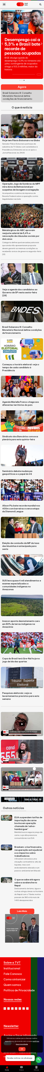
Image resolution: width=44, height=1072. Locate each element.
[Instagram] (12, 1008)
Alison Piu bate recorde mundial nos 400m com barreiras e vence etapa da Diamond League (21, 509)
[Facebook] (20, 1008)
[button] (4, 4)
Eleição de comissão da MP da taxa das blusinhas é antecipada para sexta (20, 546)
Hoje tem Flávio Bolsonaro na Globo (21, 140)
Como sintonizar (15, 979)
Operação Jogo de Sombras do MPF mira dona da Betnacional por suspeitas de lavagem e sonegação (21, 187)
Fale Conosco (13, 974)
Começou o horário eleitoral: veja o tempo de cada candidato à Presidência (20, 367)
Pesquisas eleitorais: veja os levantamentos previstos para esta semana (20, 696)
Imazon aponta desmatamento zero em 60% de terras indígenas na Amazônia (21, 624)
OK (22, 1049)
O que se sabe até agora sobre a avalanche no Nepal (27, 883)
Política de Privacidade (19, 990)
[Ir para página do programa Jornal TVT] (22, 942)
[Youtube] (5, 1008)
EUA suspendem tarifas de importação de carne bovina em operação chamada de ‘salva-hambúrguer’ (28, 823)
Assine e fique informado (20, 1035)
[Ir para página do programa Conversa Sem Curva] (22, 801)
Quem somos (12, 985)
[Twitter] (16, 1008)
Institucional (12, 968)
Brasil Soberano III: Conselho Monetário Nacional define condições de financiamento (22, 330)
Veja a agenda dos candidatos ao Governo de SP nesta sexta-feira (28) (19, 292)
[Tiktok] (23, 1008)
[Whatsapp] (8, 1008)
